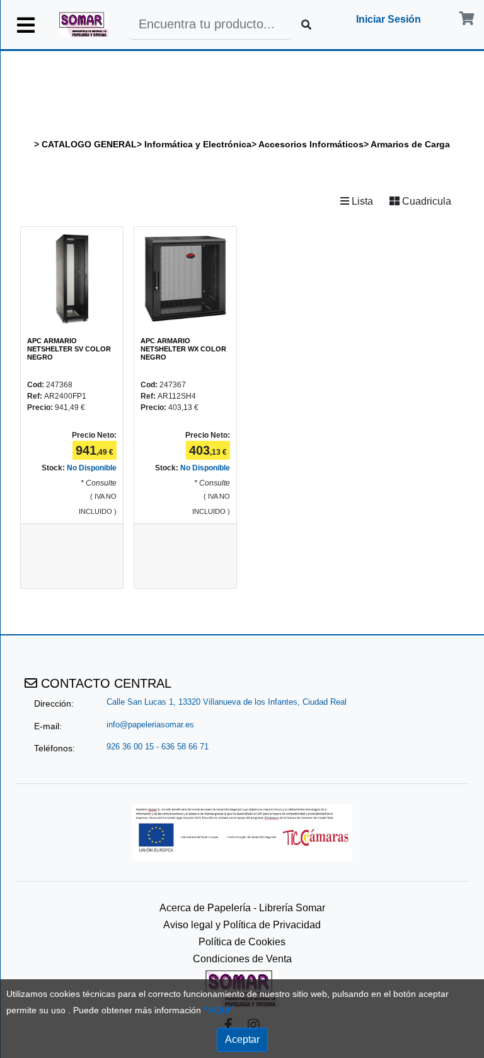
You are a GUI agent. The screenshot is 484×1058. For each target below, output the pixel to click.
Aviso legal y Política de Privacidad (242, 924)
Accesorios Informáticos (311, 144)
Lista (361, 201)
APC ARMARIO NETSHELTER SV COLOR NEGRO (69, 349)
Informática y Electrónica (197, 144)
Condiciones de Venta (242, 958)
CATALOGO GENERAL (89, 144)
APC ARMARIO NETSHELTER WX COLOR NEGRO (183, 349)
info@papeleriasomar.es (150, 724)
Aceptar (242, 1039)
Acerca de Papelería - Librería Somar (242, 907)
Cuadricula (425, 201)
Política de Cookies (242, 941)
